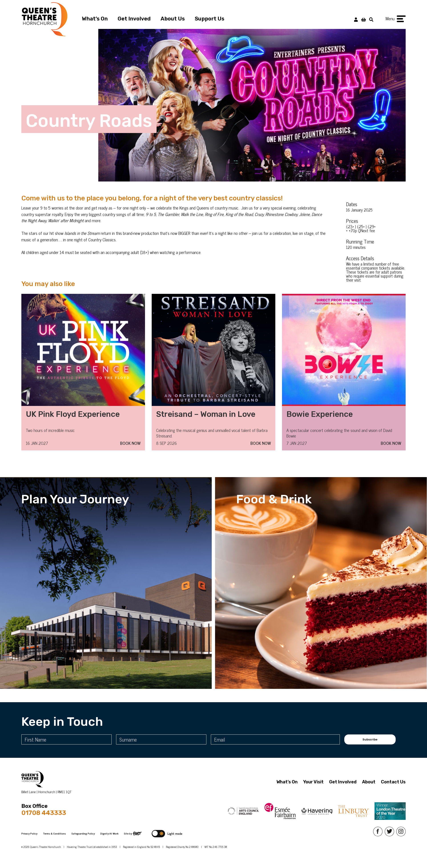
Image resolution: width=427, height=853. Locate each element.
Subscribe (370, 739)
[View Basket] (363, 19)
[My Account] (356, 19)
